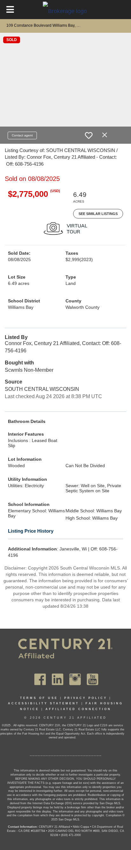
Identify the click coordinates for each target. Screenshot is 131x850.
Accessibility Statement (43, 703)
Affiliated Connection (78, 709)
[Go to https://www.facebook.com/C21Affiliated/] (40, 679)
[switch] (89, 135)
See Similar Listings (98, 214)
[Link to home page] (65, 11)
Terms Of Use (39, 698)
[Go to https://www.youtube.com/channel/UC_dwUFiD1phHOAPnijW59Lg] (92, 679)
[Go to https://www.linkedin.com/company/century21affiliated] (58, 679)
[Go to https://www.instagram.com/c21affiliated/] (75, 679)
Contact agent (22, 135)
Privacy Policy (85, 698)
